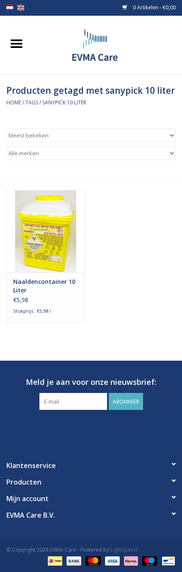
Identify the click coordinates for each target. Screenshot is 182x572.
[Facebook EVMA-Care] (83, 427)
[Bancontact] (167, 560)
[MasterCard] (92, 560)
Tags (31, 102)
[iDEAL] (54, 560)
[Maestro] (148, 560)
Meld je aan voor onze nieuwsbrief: (91, 382)
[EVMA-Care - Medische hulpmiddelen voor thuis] (107, 44)
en (20, 7)
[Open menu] (16, 43)
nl (9, 7)
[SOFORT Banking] (130, 560)
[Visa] (111, 560)
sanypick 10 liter (64, 102)
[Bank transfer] (73, 560)
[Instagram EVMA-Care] (98, 427)
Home (13, 102)
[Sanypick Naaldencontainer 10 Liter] (45, 231)
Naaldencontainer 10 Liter (44, 286)
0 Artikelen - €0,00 (154, 7)
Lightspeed (123, 549)
